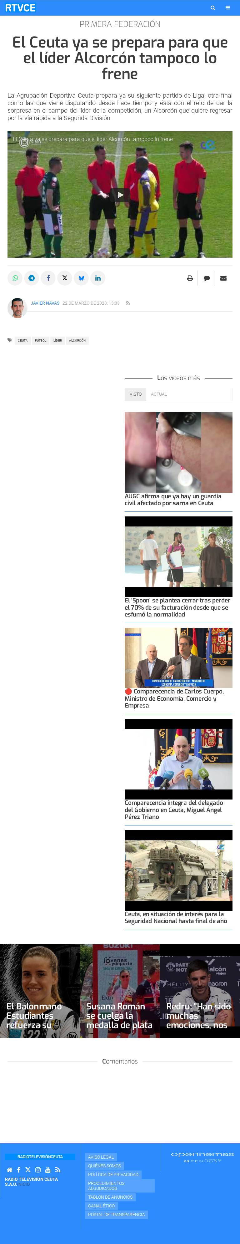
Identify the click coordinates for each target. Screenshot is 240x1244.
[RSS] (57, 1170)
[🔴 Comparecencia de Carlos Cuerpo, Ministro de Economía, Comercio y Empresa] (178, 658)
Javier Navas (45, 303)
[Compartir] (15, 278)
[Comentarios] (206, 278)
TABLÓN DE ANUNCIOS (110, 1197)
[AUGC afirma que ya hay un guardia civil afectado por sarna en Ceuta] (178, 452)
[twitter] (28, 1170)
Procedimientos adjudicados (106, 1186)
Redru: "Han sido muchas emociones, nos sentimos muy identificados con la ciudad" (199, 1030)
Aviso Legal (101, 1157)
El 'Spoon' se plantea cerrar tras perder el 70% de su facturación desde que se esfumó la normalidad (177, 607)
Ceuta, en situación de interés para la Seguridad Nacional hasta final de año (176, 917)
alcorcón (77, 340)
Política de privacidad (113, 1174)
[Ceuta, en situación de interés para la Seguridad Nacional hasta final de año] (178, 870)
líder (57, 340)
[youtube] (48, 1170)
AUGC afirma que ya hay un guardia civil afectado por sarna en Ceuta (173, 499)
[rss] (128, 303)
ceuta (23, 340)
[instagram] (38, 1170)
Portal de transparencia (116, 1214)
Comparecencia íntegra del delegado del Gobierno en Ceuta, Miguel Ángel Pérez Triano (174, 809)
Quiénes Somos (104, 1165)
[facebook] (18, 1170)
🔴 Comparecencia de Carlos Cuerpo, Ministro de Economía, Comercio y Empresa (174, 698)
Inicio (23, 1184)
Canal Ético (101, 1205)
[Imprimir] (190, 278)
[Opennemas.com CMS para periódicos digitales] (202, 1157)
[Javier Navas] (18, 308)
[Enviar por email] (223, 278)
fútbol (40, 340)
